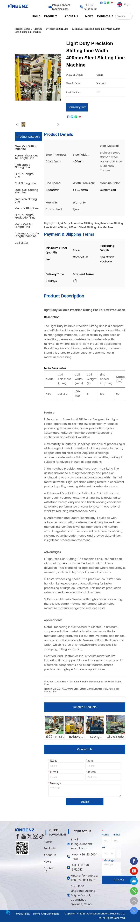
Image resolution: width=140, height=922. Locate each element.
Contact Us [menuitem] (105, 16)
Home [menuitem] (36, 16)
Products (38, 29)
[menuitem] (51, 16)
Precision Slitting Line (57, 29)
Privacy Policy (22, 914)
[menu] (72, 16)
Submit (84, 801)
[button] (51, 16)
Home (27, 29)
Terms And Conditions (46, 914)
